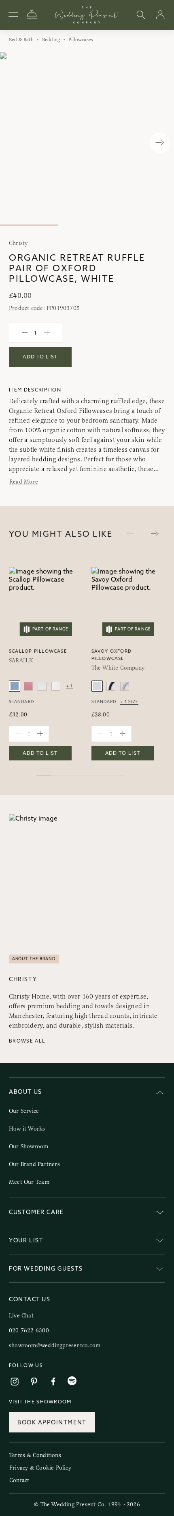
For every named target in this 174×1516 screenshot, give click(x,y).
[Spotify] (72, 1381)
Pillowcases (80, 39)
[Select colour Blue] (14, 686)
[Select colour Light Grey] (42, 686)
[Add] (47, 332)
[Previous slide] (14, 143)
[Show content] (160, 1213)
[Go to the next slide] (154, 533)
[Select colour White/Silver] (124, 686)
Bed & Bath (21, 39)
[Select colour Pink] (28, 686)
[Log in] (160, 15)
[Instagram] (14, 1382)
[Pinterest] (34, 1382)
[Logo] (87, 14)
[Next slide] (159, 143)
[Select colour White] (56, 686)
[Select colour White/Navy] (111, 686)
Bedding (51, 39)
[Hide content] (160, 1093)
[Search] (140, 15)
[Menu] (13, 15)
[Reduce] (24, 332)
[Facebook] (53, 1382)
